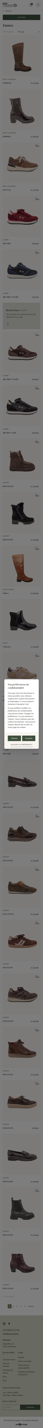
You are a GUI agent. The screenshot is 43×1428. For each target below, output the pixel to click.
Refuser (14, 738)
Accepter (28, 738)
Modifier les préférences (21, 745)
